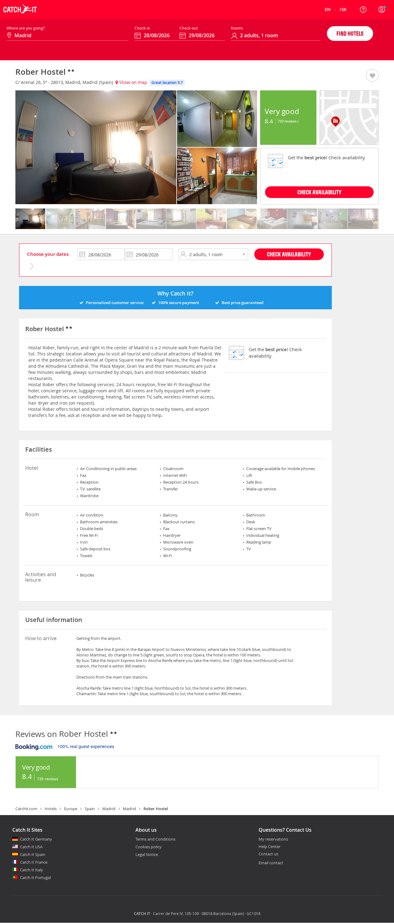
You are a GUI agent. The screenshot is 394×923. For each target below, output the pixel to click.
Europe (70, 808)
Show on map (132, 82)
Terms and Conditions (155, 839)
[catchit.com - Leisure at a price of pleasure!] (20, 17)
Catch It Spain (32, 854)
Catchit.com (26, 808)
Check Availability (289, 254)
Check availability (319, 192)
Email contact (271, 863)
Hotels (51, 808)
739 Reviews (287, 121)
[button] (381, 9)
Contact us (268, 854)
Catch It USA (31, 847)
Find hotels (350, 33)
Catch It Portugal (35, 877)
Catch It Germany (36, 839)
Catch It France (33, 862)
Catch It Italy (31, 870)
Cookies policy (148, 847)
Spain (90, 808)
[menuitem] (327, 9)
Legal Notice (146, 854)
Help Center (269, 846)
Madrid (108, 808)
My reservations (273, 839)
